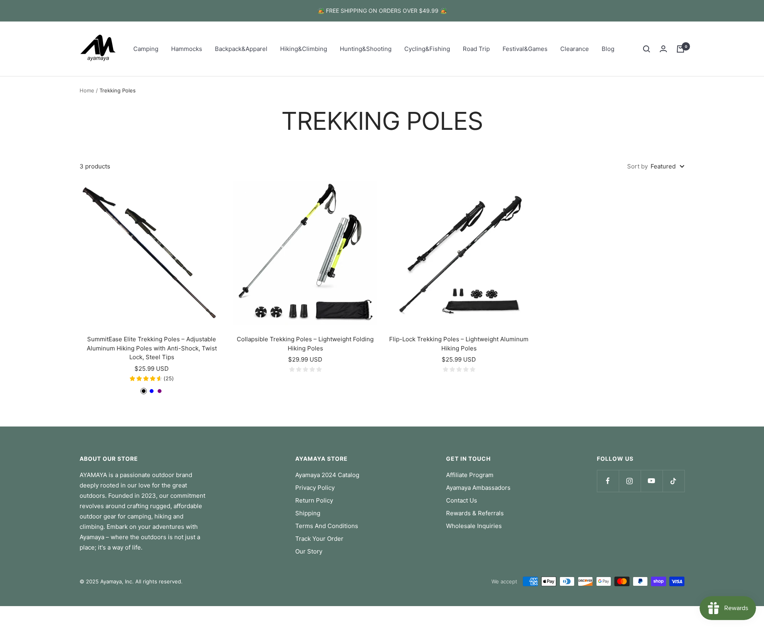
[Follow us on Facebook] (608, 481)
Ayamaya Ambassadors (478, 487)
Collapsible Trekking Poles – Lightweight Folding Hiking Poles (305, 343)
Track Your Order (319, 538)
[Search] (646, 49)
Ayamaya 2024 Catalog (327, 475)
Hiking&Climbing (303, 49)
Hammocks (186, 49)
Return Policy (314, 500)
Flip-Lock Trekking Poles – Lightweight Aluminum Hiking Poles (458, 343)
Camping (145, 49)
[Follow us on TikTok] (673, 481)
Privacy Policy (315, 487)
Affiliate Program (469, 475)
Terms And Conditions (326, 526)
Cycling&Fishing (427, 49)
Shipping (307, 513)
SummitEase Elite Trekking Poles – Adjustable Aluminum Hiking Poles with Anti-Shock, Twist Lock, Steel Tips (152, 348)
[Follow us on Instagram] (630, 481)
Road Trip (476, 49)
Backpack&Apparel (241, 49)
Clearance (574, 49)
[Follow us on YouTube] (652, 481)
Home (87, 90)
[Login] (663, 48)
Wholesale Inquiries (474, 526)
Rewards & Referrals (475, 513)
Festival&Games (525, 49)
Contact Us (461, 500)
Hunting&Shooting (366, 49)
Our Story (308, 551)
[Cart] (680, 49)
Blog (608, 49)
